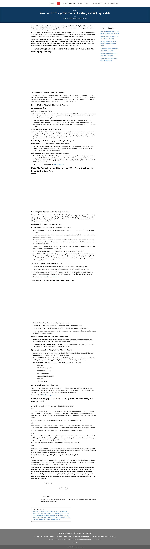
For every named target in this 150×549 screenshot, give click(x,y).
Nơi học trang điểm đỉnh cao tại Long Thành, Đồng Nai (109, 54)
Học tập (72, 3)
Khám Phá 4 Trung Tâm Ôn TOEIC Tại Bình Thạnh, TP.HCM (50, 511)
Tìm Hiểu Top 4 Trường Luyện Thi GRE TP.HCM (46, 519)
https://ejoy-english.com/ (49, 395)
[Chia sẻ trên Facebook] (60, 488)
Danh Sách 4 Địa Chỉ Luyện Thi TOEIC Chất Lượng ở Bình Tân (51, 513)
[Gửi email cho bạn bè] (66, 488)
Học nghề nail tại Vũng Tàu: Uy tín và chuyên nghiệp (109, 59)
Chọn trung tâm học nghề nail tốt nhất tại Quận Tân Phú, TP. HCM (109, 32)
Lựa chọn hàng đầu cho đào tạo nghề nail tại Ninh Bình (109, 49)
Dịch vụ (65, 3)
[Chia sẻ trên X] (63, 488)
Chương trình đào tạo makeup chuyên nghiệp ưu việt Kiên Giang (108, 43)
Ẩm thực (80, 3)
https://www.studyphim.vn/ (51, 276)
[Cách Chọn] (39, 3)
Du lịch (86, 3)
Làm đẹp (94, 3)
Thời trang (102, 3)
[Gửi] (58, 3)
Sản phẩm (111, 3)
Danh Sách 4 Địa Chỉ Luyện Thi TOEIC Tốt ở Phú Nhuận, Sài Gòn (51, 517)
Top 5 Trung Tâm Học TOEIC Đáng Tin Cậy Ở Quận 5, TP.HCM (50, 515)
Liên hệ (75, 542)
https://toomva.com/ (59, 164)
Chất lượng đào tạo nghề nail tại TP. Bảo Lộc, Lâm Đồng (109, 37)
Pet (117, 3)
